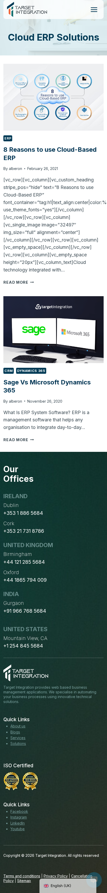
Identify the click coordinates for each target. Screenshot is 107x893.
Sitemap (24, 880)
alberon (15, 168)
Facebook (19, 811)
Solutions (18, 743)
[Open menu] (94, 9)
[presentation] (53, 97)
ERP (7, 138)
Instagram (18, 817)
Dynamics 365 (31, 371)
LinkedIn (17, 823)
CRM (8, 371)
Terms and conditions (21, 876)
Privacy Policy (56, 876)
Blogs (15, 732)
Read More (18, 282)
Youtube (17, 829)
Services (17, 738)
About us (17, 726)
